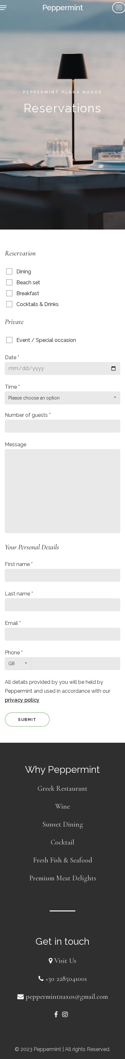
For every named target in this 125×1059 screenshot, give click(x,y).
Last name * (19, 594)
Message (15, 444)
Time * (32, 392)
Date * (12, 357)
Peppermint (62, 8)
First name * (19, 564)
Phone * (14, 658)
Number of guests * (28, 415)
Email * (13, 623)
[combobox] (62, 398)
